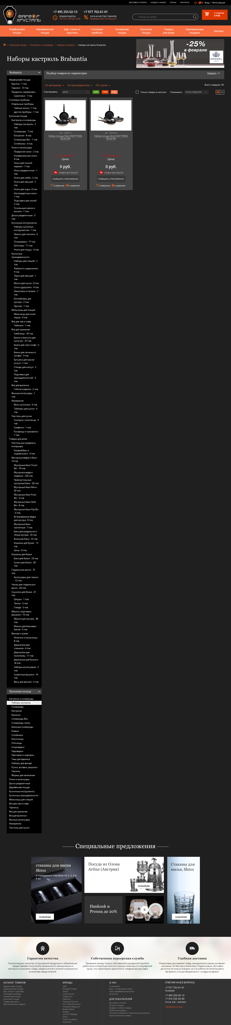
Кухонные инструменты (24, 222)
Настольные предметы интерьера (23, 444)
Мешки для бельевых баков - (25, 628)
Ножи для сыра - (25, 189)
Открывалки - (25, 241)
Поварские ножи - (26, 151)
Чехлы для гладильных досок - (23, 586)
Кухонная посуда (146, 31)
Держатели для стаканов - (22, 646)
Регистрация (218, 2)
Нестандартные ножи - (26, 195)
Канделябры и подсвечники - (24, 452)
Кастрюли (16, 710)
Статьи (173, 2)
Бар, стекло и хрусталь (72, 31)
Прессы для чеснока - (26, 236)
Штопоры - (23, 245)
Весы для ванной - (26, 681)
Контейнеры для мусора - (22, 300)
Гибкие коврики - (26, 389)
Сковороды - (23, 131)
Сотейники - (23, 143)
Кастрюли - (23, 135)
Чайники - (22, 325)
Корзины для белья (21, 554)
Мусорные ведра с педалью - (23, 474)
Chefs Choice (68, 994)
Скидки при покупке (68, 172)
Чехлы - (21, 603)
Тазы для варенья (20, 759)
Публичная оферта (117, 1010)
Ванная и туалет (19, 633)
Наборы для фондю (21, 763)
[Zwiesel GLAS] (180, 53)
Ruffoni (66, 1011)
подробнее (45, 916)
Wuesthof (67, 1022)
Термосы (14, 807)
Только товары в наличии (153, 92)
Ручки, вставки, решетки (24, 767)
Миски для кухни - (26, 283)
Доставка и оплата (138, 2)
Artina (65, 991)
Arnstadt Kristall (70, 989)
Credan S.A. (68, 996)
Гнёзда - (21, 607)
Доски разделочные (19, 783)
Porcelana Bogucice (71, 1006)
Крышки (15, 714)
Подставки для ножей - (26, 202)
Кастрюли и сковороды (41, 45)
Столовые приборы (97, 31)
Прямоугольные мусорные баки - (26, 481)
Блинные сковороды (22, 726)
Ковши (15, 731)
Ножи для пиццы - (26, 249)
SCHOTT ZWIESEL (70, 1014)
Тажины (15, 771)
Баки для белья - (26, 558)
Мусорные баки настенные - (23, 526)
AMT (65, 986)
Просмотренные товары (120, 1015)
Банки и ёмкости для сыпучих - (25, 339)
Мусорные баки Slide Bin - (25, 503)
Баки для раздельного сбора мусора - (25, 533)
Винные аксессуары (19, 819)
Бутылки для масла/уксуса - (24, 361)
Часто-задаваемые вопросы (121, 991)
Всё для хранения (20, 329)
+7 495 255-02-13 (174, 995)
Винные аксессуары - (23, 395)
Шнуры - (21, 599)
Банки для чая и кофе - (26, 346)
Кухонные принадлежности (20, 255)
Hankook (67, 999)
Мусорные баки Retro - (26, 489)
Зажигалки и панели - (26, 293)
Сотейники (17, 735)
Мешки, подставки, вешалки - (21, 613)
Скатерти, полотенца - (26, 421)
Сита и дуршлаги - (26, 287)
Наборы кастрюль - (25, 126)
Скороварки (17, 747)
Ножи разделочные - (25, 172)
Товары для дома (168, 31)
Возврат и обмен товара (120, 1008)
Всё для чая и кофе (21, 321)
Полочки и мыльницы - (26, 639)
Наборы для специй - (26, 262)
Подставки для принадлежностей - (25, 378)
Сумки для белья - (25, 564)
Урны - (20, 550)
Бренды (218, 31)
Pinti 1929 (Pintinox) (71, 1004)
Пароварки (17, 751)
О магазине (114, 986)
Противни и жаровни (22, 755)
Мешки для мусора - (26, 620)
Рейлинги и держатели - (26, 270)
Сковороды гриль (20, 722)
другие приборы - (26, 111)
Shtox (65, 1017)
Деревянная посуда (19, 787)
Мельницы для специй (23, 309)
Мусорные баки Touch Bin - (25, 467)
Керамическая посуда (45, 31)
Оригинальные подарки (195, 31)
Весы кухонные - (26, 404)
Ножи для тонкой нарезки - (23, 164)
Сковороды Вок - (26, 139)
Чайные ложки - (25, 108)
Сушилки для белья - (23, 593)
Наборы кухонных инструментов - (25, 228)
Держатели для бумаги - (26, 661)
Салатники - (23, 95)
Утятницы (16, 743)
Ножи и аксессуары (21, 147)
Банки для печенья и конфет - (25, 354)
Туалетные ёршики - (26, 676)
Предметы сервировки (23, 91)
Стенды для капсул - (25, 369)
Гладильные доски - (23, 571)
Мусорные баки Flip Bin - (26, 511)
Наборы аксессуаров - (26, 669)
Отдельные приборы (22, 103)
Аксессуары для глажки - (26, 579)
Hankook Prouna (70, 1001)
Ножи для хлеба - (26, 177)
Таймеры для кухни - (25, 410)
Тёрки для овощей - (25, 277)
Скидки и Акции (158, 2)
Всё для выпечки (20, 385)
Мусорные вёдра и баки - (24, 459)
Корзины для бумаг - (26, 544)
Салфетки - (22, 427)
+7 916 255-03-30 (174, 998)
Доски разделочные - (23, 217)
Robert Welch (68, 1009)
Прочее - (21, 306)
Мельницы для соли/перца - (25, 316)
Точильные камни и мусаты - (24, 210)
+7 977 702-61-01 (174, 987)
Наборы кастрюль (66, 45)
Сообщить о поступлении (65, 178)
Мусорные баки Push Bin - (25, 496)
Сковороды (17, 706)
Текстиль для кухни (21, 416)
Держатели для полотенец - (24, 654)
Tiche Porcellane (70, 1019)
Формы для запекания (23, 775)
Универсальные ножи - (26, 157)
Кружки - (19, 83)
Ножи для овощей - (25, 183)
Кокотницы (17, 738)
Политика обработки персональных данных (129, 1013)
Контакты (184, 2)
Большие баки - (26, 538)
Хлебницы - (23, 333)
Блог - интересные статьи (120, 989)
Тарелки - (20, 87)
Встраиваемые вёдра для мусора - (25, 518)
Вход (207, 2)
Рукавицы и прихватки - (26, 433)
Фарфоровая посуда (17, 31)
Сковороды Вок (19, 718)
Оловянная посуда (122, 31)
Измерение (17, 400)
